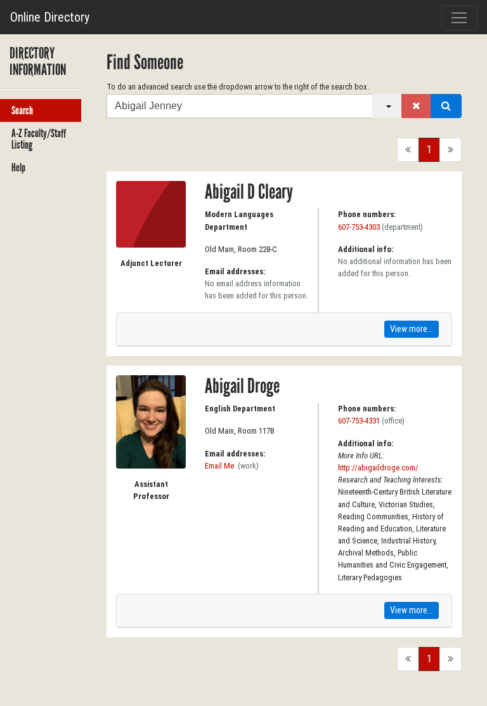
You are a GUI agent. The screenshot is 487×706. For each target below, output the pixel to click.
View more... (411, 329)
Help (18, 168)
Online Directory (49, 17)
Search (22, 110)
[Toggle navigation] (459, 17)
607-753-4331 (359, 420)
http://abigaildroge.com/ (378, 467)
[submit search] (446, 106)
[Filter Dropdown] (387, 106)
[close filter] (416, 106)
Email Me (219, 465)
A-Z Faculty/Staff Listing (38, 139)
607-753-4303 (359, 227)
